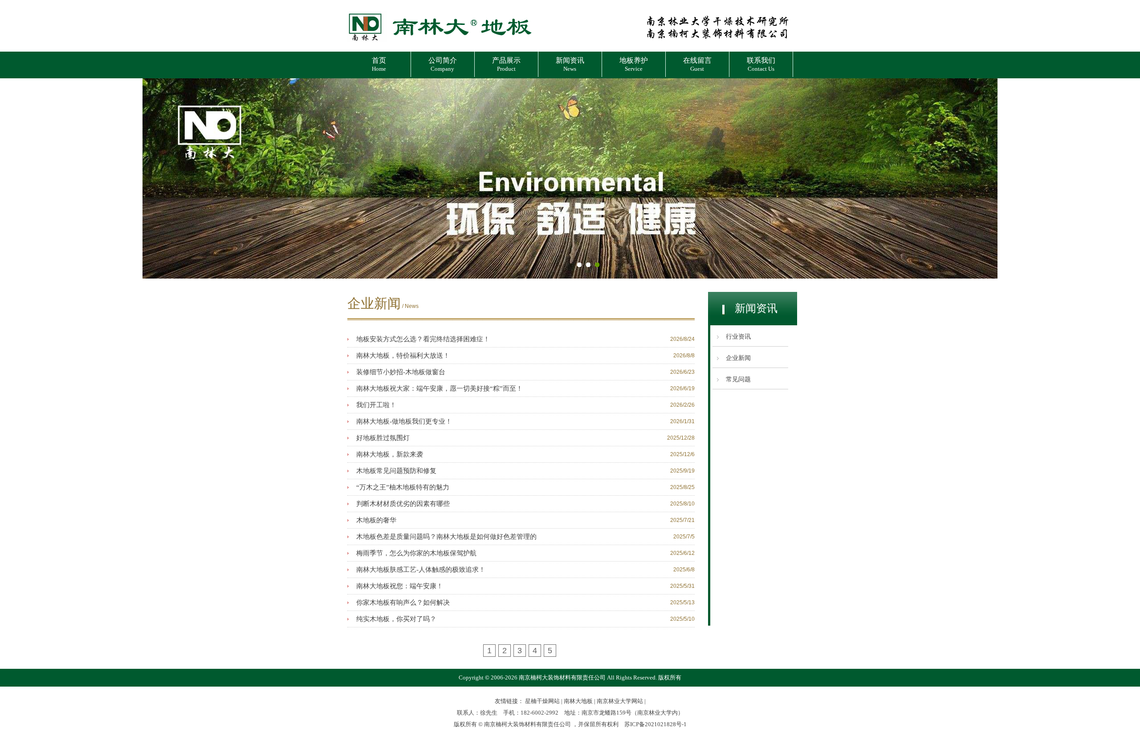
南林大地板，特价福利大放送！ (403, 355)
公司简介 (442, 64)
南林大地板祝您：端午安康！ (399, 586)
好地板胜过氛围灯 (383, 437)
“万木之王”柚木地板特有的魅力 (402, 487)
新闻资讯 (570, 64)
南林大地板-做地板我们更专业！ (404, 421)
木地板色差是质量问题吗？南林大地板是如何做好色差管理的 (446, 536)
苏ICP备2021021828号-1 (655, 724)
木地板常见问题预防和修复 (396, 470)
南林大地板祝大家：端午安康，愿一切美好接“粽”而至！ (439, 388)
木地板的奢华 (376, 520)
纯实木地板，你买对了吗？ (396, 619)
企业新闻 (738, 358)
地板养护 (633, 64)
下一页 (1124, 178)
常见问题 (738, 379)
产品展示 (506, 64)
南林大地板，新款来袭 (389, 454)
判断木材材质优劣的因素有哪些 (403, 503)
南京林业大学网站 (620, 701)
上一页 (15, 178)
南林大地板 (578, 701)
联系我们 (761, 64)
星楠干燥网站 (542, 701)
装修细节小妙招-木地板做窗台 (400, 372)
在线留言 (697, 64)
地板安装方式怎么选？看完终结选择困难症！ (423, 339)
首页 (379, 64)
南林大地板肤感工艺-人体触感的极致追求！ (420, 569)
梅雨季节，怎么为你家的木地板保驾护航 (416, 553)
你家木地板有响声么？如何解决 (403, 602)
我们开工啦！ (376, 404)
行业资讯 (738, 336)
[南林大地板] (439, 43)
